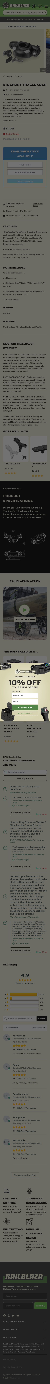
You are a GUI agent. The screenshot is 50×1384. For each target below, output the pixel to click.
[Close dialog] (46, 664)
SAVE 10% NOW (25, 707)
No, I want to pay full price (25, 713)
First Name (16, 691)
